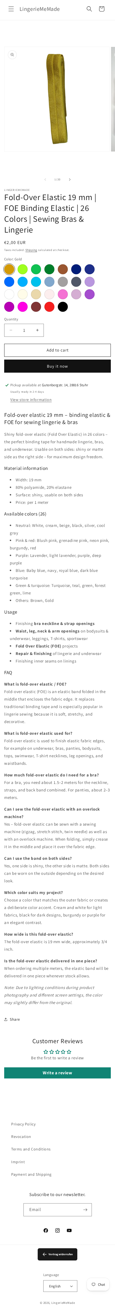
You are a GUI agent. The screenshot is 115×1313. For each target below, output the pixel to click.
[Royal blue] (90, 269)
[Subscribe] (85, 1209)
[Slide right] (70, 179)
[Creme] (23, 294)
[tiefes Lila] (9, 307)
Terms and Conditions (31, 1149)
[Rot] (49, 307)
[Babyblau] (49, 282)
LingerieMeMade (63, 1303)
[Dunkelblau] (76, 269)
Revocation (21, 1136)
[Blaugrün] (36, 282)
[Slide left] (45, 179)
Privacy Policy (23, 1124)
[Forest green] (49, 269)
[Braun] (63, 269)
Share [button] (15, 1019)
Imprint (18, 1161)
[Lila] (90, 294)
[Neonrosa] (23, 307)
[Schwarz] (63, 307)
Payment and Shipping (31, 1174)
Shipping (31, 250)
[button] (11, 9)
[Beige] (36, 294)
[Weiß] (9, 294)
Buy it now (57, 366)
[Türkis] (23, 282)
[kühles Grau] (76, 282)
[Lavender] (90, 282)
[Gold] (9, 269)
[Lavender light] (76, 294)
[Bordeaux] (36, 307)
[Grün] (36, 269)
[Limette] (23, 269)
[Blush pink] (49, 294)
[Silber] (63, 282)
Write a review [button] (57, 1073)
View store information (31, 399)
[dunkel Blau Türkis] (9, 282)
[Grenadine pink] (63, 294)
